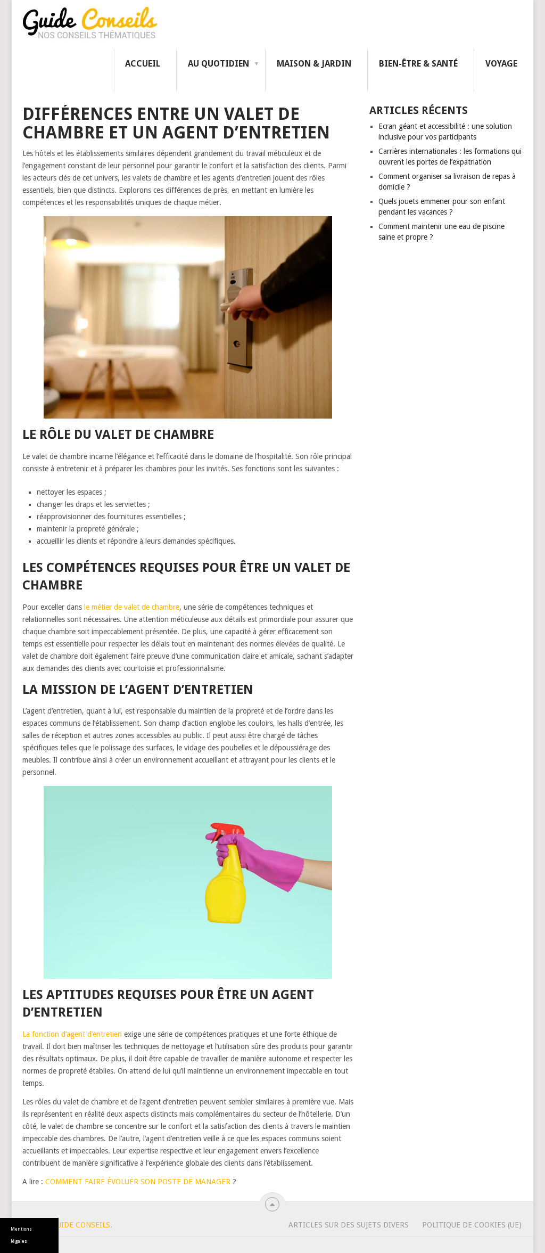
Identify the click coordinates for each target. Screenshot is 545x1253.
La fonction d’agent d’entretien (72, 1034)
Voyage (501, 64)
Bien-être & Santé (418, 64)
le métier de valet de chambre (131, 607)
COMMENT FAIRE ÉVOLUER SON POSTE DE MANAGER (139, 1181)
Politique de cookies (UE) (472, 1225)
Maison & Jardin (314, 64)
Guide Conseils (80, 1225)
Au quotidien (218, 64)
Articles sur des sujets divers (348, 1225)
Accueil (142, 64)
